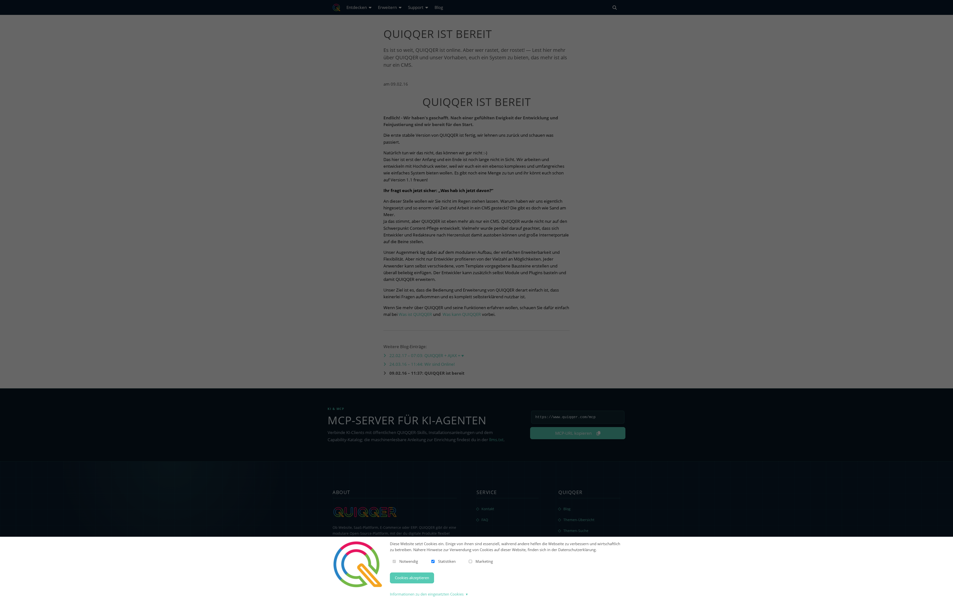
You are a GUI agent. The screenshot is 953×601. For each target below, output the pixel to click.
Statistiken (447, 561)
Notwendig (408, 561)
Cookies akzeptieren (412, 577)
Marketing (484, 561)
